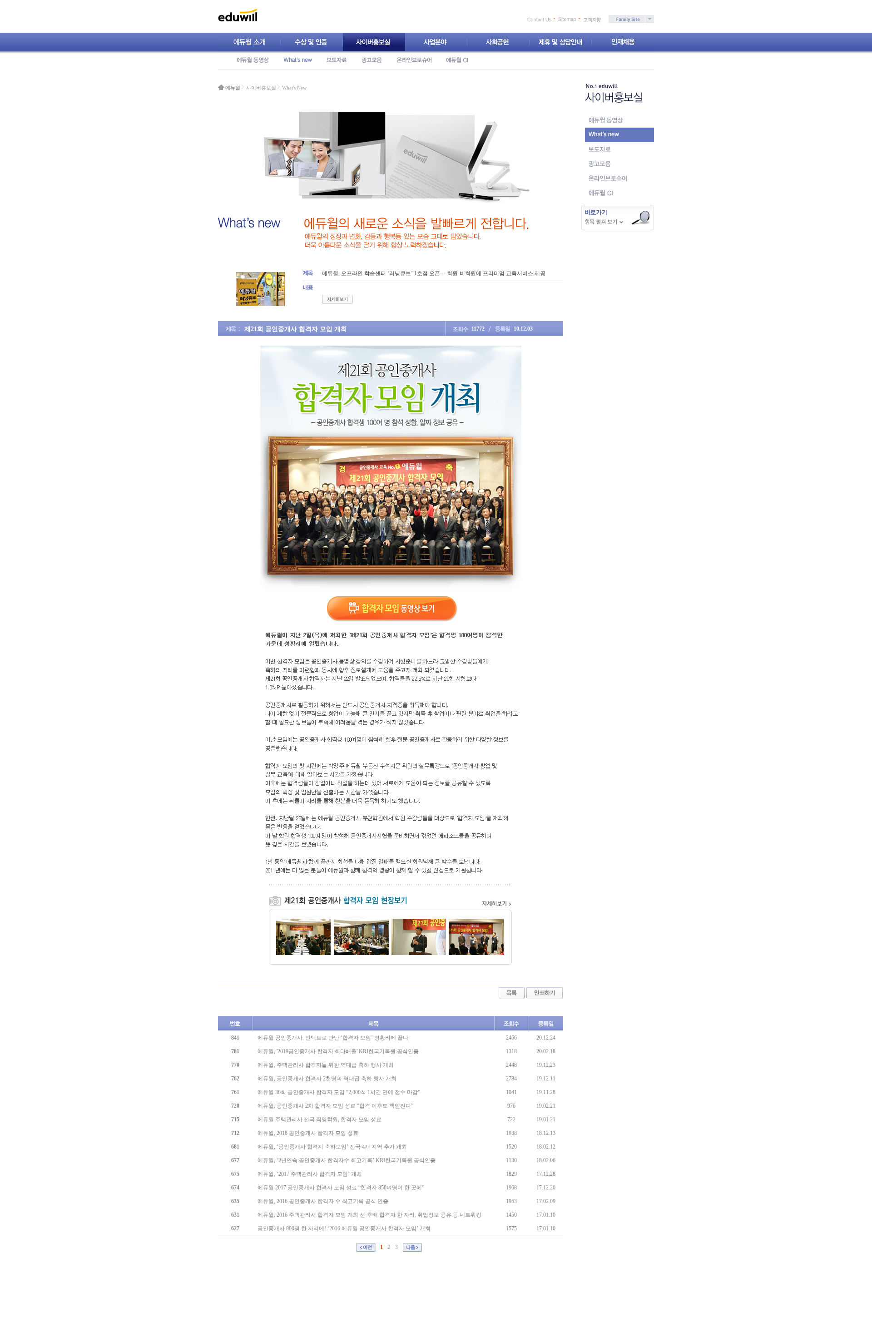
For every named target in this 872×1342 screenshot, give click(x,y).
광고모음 (372, 60)
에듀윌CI (457, 60)
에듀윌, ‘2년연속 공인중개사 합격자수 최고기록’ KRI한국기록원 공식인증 (347, 1160)
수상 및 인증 (312, 42)
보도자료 (337, 60)
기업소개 (249, 42)
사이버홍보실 (374, 42)
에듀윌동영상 (253, 60)
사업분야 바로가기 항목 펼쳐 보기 (617, 217)
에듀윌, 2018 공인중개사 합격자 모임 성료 (308, 1133)
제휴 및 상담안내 (561, 42)
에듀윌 (232, 87)
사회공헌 (498, 42)
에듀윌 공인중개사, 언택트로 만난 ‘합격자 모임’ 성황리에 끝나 (333, 1038)
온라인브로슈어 (413, 60)
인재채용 (623, 42)
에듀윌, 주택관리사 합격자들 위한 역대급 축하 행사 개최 (326, 1065)
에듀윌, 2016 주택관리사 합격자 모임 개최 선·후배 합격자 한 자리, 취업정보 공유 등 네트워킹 (369, 1215)
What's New (297, 60)
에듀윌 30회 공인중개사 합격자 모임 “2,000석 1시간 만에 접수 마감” (339, 1092)
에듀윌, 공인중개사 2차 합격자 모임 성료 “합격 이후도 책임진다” (335, 1106)
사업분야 (436, 42)
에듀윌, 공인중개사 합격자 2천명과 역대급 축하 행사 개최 (327, 1078)
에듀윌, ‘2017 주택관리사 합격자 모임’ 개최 (310, 1174)
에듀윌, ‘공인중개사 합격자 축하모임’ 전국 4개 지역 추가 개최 (332, 1147)
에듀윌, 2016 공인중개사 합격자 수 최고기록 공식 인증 (323, 1201)
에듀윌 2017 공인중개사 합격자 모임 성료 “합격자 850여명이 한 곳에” (341, 1187)
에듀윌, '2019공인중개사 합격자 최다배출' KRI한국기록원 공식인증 (338, 1051)
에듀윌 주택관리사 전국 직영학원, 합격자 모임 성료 (320, 1119)
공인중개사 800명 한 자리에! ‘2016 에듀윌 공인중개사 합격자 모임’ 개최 (344, 1228)
